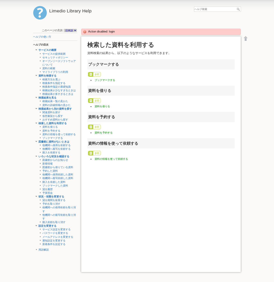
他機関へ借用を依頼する (56, 145)
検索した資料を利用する (53, 123)
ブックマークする (52, 138)
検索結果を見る (48, 97)
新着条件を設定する (54, 244)
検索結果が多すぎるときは (57, 94)
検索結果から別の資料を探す (55, 108)
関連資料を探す (51, 112)
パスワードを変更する (55, 233)
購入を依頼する (51, 152)
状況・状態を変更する (51, 196)
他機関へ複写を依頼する (56, 148)
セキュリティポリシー (55, 57)
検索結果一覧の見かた (55, 101)
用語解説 (44, 249)
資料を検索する (48, 75)
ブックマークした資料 (55, 185)
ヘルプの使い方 (42, 36)
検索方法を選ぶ (51, 79)
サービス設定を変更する (56, 229)
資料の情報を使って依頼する (59, 134)
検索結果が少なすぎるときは (59, 90)
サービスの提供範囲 (54, 53)
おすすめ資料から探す (55, 119)
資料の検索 (48, 68)
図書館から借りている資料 (57, 167)
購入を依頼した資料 (54, 182)
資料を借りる (50, 126)
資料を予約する (51, 130)
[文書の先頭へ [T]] (245, 38)
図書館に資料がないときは (54, 141)
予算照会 (47, 192)
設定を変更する (48, 225)
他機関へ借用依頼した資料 (57, 174)
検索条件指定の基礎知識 (56, 86)
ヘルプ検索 (239, 9)
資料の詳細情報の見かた (56, 105)
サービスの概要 (48, 49)
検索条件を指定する (54, 83)
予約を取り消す (51, 203)
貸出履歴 (47, 189)
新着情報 (47, 163)
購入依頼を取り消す (54, 222)
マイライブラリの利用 (55, 71)
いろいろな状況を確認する (54, 156)
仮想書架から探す (52, 116)
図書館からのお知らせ (55, 160)
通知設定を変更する (54, 240)
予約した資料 (50, 170)
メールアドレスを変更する (57, 236)
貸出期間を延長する (54, 200)
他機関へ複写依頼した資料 (57, 178)
